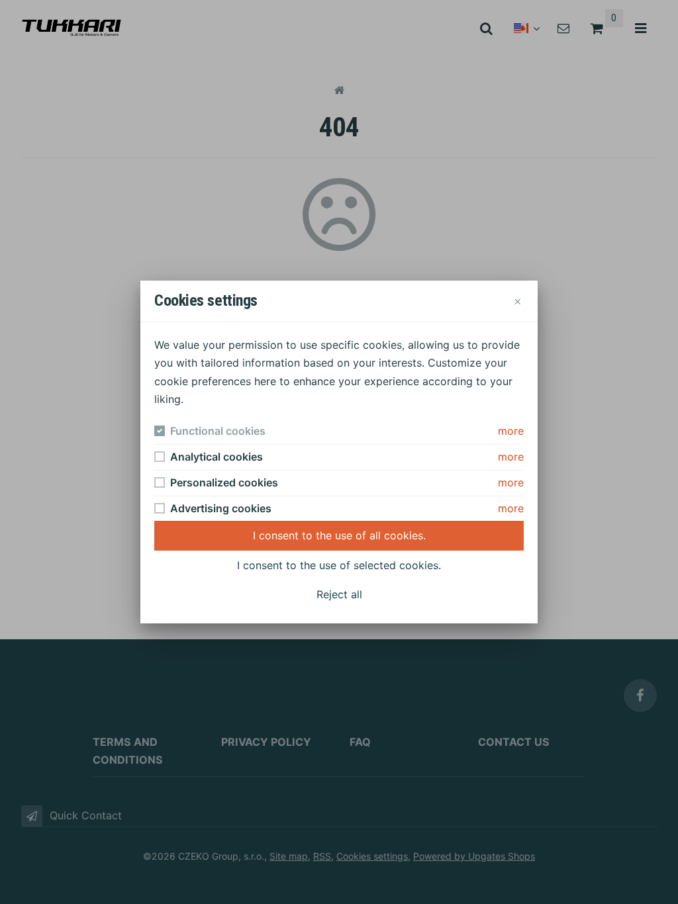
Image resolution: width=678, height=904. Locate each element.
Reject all (339, 594)
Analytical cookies (216, 456)
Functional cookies (218, 430)
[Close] (517, 301)
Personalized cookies (224, 482)
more (511, 430)
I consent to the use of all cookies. (339, 535)
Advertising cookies (220, 508)
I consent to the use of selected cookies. (339, 565)
